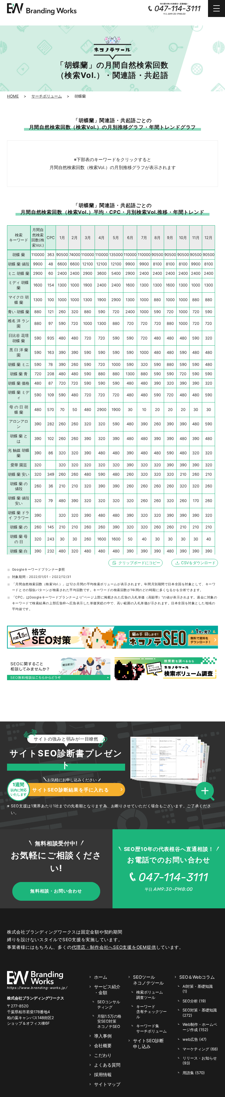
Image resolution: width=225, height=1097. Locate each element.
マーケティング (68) (200, 1049)
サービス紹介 (107, 989)
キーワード (151, 1011)
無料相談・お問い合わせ (56, 891)
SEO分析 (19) (194, 1001)
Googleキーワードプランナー (35, 569)
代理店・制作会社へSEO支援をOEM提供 (114, 947)
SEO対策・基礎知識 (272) (200, 1013)
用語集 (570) (194, 1072)
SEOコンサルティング (108, 1004)
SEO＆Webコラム (197, 977)
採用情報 (103, 1074)
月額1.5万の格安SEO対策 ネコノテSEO (109, 1021)
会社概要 (103, 1045)
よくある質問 (107, 1065)
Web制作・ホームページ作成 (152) (200, 1027)
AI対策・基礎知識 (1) (198, 989)
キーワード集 (151, 1028)
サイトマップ (107, 1084)
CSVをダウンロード (198, 562)
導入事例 (103, 1036)
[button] (207, 791)
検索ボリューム (149, 995)
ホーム (100, 977)
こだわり (103, 1055)
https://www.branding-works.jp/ (37, 988)
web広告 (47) (195, 1039)
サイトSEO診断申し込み (148, 1043)
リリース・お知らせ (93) (200, 1061)
